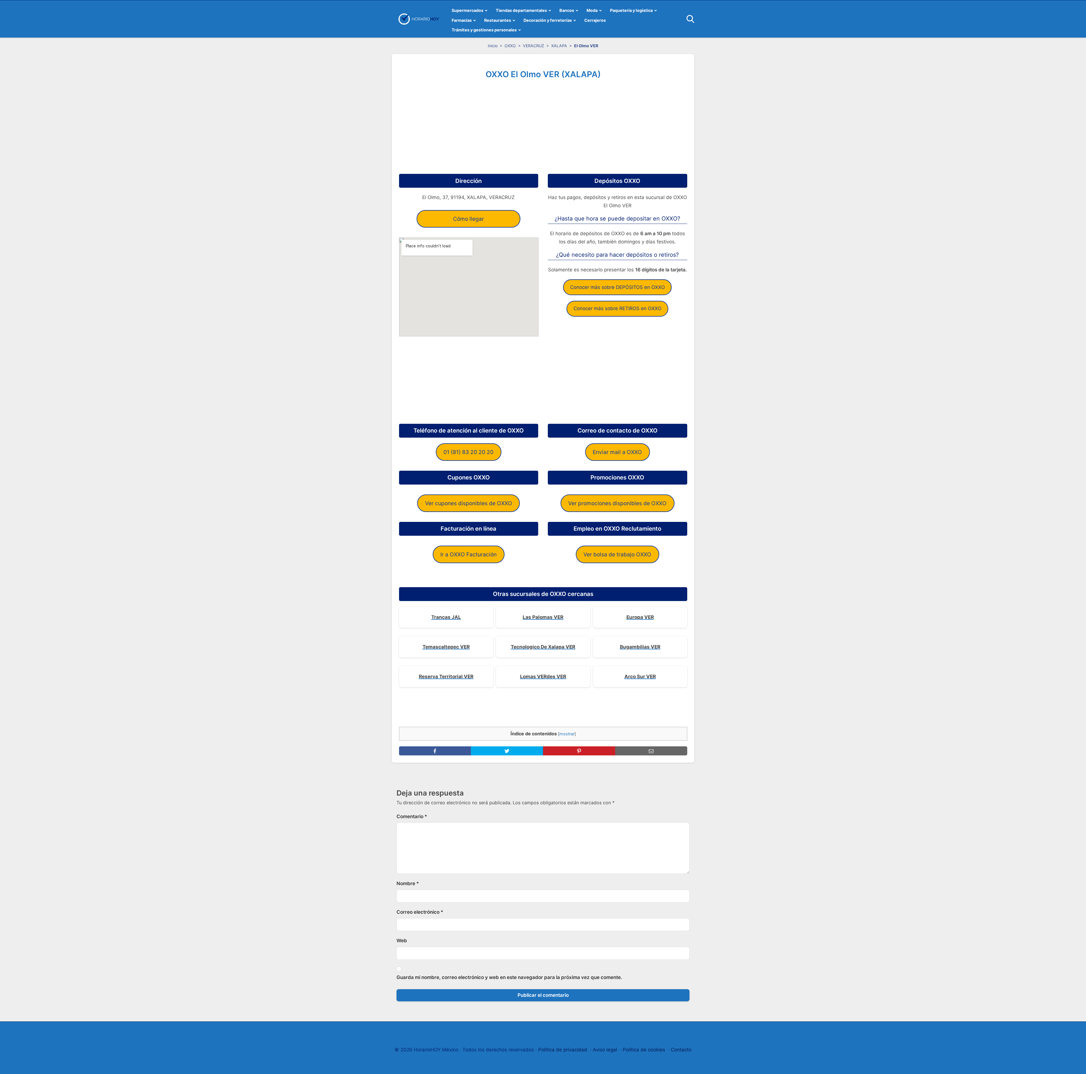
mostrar (566, 733)
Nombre (408, 883)
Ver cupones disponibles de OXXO (468, 503)
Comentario (412, 816)
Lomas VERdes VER (543, 676)
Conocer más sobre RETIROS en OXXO (617, 308)
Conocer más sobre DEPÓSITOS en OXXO (617, 287)
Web (402, 940)
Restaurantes (497, 20)
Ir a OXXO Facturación (468, 554)
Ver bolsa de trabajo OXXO (617, 554)
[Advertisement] (543, 124)
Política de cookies (644, 1050)
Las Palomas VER (543, 617)
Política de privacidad (562, 1050)
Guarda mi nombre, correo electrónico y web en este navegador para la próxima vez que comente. (509, 977)
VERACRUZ (533, 45)
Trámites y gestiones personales (484, 29)
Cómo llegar (468, 218)
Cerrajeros (595, 20)
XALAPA (559, 45)
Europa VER (640, 617)
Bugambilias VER (640, 647)
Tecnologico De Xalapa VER (543, 647)
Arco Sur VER (640, 676)
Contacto (681, 1050)
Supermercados (467, 10)
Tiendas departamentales (521, 10)
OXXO (510, 45)
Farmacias (462, 20)
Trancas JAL (446, 617)
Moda (592, 10)
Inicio (492, 45)
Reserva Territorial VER (446, 676)
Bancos (566, 10)
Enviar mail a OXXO (617, 452)
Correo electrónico (420, 912)
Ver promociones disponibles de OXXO (617, 503)
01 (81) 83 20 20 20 (468, 452)
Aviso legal (605, 1050)
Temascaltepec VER (446, 647)
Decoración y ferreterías (547, 20)
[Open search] (690, 19)
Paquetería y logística (631, 10)
